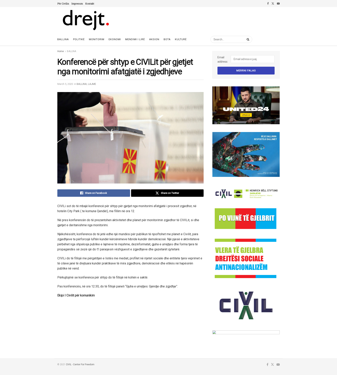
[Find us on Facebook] (268, 3)
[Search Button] (247, 39)
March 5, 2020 (65, 83)
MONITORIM (96, 39)
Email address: (222, 59)
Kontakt (89, 3)
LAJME (92, 83)
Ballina (63, 39)
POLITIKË (79, 39)
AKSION (154, 39)
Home (60, 51)
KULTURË (181, 39)
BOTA (167, 39)
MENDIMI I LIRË (135, 39)
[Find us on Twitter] (272, 3)
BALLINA (71, 51)
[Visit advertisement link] (246, 105)
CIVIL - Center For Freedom (80, 364)
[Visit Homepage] (85, 20)
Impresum (77, 3)
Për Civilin (63, 3)
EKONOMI (115, 39)
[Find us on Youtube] (278, 3)
